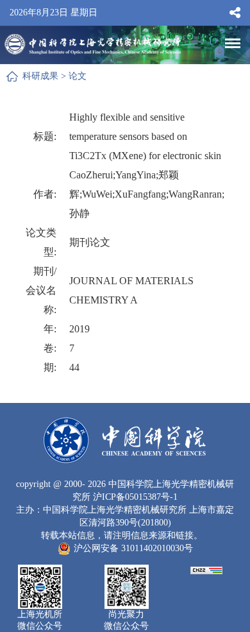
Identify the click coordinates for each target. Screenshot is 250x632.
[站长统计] (206, 569)
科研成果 (40, 76)
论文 (78, 76)
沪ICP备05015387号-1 (135, 497)
